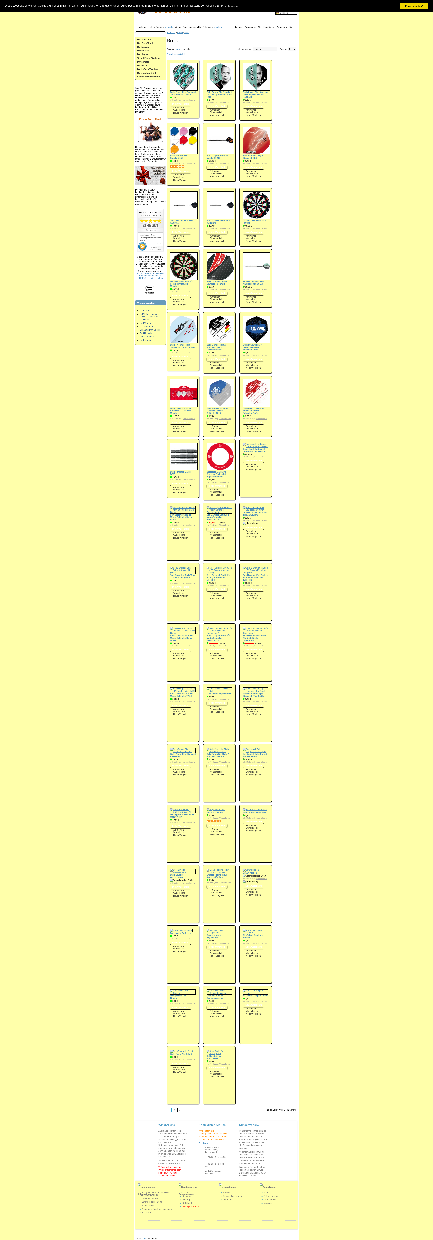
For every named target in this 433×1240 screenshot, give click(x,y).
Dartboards (143, 47)
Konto (266, 1192)
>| (185, 1110)
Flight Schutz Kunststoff (254, 812)
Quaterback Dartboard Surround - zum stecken (254, 450)
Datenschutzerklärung (152, 1202)
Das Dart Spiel (146, 326)
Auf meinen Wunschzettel (179, 108)
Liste (178, 49)
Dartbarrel (142, 65)
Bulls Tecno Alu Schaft (181, 1054)
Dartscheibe (145, 310)
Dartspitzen (143, 50)
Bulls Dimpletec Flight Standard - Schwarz (217, 282)
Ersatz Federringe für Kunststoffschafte (217, 876)
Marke (180, 32)
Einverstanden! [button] (414, 6)
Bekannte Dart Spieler (150, 330)
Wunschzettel (270, 1199)
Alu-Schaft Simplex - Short (255, 996)
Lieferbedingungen (150, 1198)
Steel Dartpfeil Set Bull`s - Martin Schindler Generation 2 (219, 638)
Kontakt (185, 1192)
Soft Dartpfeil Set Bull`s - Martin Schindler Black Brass (182, 517)
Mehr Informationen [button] (230, 6)
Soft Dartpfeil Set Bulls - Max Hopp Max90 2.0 (254, 282)
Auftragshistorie (271, 1196)
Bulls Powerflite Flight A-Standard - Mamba (218, 755)
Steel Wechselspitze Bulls (219, 693)
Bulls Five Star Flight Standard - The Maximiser (182, 346)
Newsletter (268, 1203)
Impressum (147, 1212)
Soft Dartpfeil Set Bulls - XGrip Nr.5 (218, 221)
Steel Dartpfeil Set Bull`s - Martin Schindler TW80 (182, 694)
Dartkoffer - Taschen (147, 69)
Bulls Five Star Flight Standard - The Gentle (253, 694)
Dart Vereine (145, 323)
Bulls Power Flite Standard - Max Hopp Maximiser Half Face (255, 94)
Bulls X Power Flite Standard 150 (179, 156)
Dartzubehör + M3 (146, 73)
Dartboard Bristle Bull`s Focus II (254, 221)
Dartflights (142, 54)
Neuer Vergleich (180, 113)
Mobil (145, 1239)
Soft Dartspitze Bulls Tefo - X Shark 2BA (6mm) (182, 576)
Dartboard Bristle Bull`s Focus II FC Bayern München (181, 283)
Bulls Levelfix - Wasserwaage (177, 876)
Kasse (292, 27)
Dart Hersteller (146, 333)
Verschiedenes (147, 337)
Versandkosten (189, 100)
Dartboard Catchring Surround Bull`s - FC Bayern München (216, 474)
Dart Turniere (146, 340)
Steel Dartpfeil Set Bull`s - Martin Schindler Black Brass (182, 638)
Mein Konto (268, 27)
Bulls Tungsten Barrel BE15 (180, 473)
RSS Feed (187, 1203)
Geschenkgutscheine (232, 1196)
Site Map (186, 1199)
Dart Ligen (145, 320)
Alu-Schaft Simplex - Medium (253, 936)
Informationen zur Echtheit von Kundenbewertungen (155, 1193)
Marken (226, 1192)
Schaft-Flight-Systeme (148, 58)
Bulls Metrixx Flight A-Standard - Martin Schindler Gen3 (253, 410)
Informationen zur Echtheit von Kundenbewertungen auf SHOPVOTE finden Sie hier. (151, 275)
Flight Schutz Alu (215, 812)
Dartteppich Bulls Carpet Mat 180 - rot (182, 815)
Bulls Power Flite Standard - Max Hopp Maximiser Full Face (219, 94)
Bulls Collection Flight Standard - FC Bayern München (180, 410)
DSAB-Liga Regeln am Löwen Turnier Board (150, 315)
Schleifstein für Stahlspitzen (214, 1057)
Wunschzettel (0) (253, 27)
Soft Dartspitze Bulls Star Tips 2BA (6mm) (255, 513)
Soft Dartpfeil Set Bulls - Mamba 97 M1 (218, 156)
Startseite (238, 27)
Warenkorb (282, 27)
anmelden (169, 27)
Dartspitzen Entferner (180, 933)
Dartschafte (143, 62)
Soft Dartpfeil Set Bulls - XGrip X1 (181, 221)
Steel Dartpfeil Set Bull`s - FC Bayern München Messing (219, 577)
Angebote (227, 1199)
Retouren (186, 1196)
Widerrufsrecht (148, 1205)
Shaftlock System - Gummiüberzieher (216, 997)
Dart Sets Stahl (145, 43)
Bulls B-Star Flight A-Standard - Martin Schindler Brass (217, 347)
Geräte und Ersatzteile (148, 76)
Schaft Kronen (250, 873)
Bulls (186, 32)
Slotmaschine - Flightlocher (214, 936)
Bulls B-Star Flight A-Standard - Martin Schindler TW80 (253, 347)
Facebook (203, 1143)
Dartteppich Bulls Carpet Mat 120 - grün (255, 755)
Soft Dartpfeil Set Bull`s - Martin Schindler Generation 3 (218, 517)
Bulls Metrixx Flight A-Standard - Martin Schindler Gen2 (217, 410)
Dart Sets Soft (144, 39)
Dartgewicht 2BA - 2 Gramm (179, 997)
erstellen (218, 27)
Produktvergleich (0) (176, 54)
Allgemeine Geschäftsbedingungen (158, 1209)
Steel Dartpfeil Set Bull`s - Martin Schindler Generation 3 (255, 638)
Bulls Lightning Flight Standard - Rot (253, 156)
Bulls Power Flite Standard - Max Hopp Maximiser (183, 93)
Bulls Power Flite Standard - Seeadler (183, 755)
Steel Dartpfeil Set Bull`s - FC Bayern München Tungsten (255, 577)
